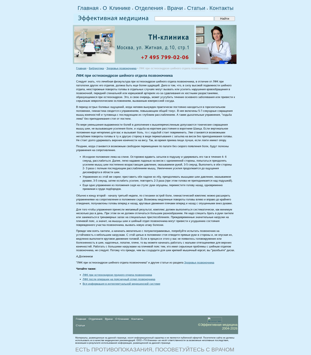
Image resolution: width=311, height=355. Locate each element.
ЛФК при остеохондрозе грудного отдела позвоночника (117, 274)
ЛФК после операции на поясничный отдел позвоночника (119, 279)
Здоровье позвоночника (121, 68)
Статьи (196, 8)
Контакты (221, 8)
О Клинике (117, 8)
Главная (88, 8)
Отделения (149, 8)
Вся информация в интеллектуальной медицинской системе (121, 283)
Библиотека (96, 68)
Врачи (175, 8)
